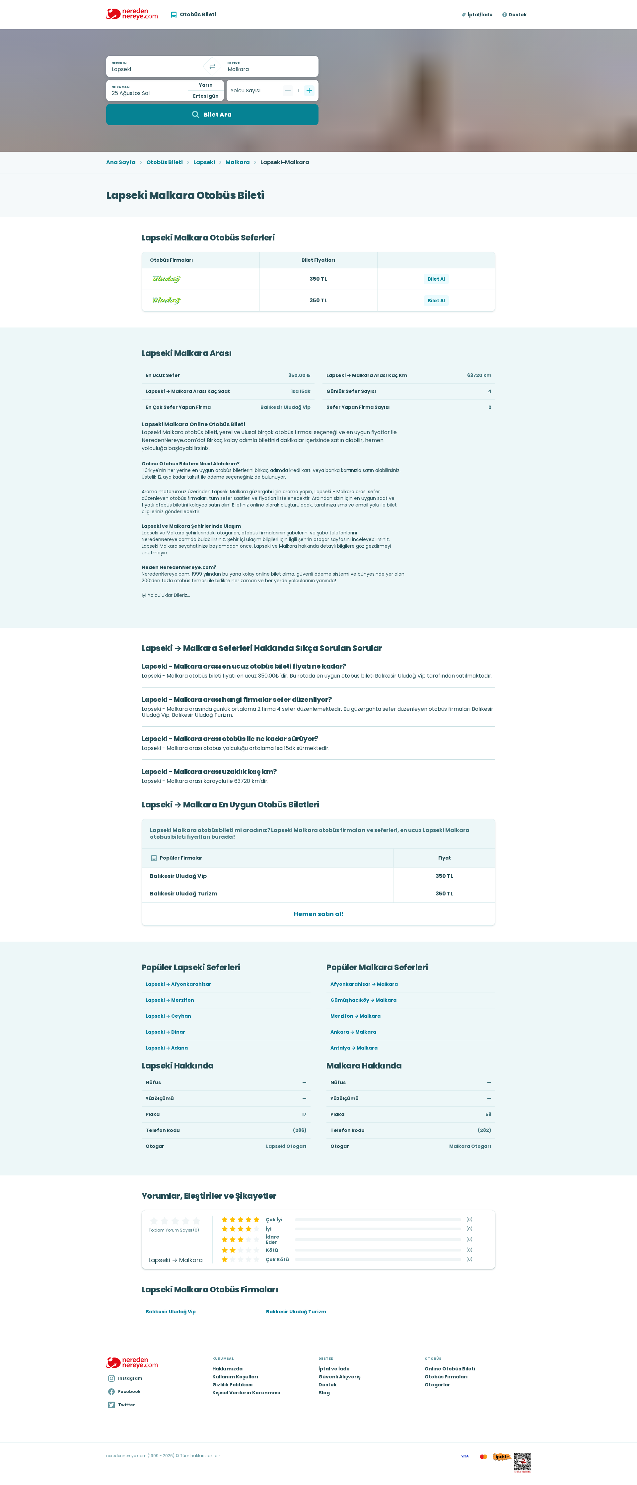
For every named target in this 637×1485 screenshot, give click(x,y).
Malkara (238, 162)
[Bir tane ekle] (309, 90)
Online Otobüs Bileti (450, 1368)
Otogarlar (437, 1384)
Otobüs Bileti (164, 162)
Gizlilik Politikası (232, 1384)
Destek (518, 14)
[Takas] (212, 66)
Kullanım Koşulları (235, 1376)
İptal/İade (480, 14)
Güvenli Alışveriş (339, 1376)
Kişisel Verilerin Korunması (246, 1392)
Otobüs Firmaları (446, 1376)
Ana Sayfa (121, 162)
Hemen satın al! (318, 914)
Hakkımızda (227, 1368)
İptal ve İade (334, 1368)
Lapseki (204, 162)
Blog (324, 1392)
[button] (478, 14)
